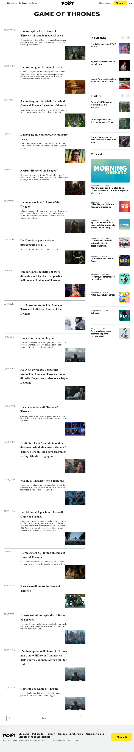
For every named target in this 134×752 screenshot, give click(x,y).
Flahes (96, 96)
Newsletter (12, 3)
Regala (108, 3)
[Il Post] (67, 3)
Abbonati (120, 3)
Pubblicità (37, 733)
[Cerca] (30, 3)
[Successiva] (128, 38)
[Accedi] (130, 3)
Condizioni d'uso (95, 733)
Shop (101, 3)
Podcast (23, 3)
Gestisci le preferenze (70, 733)
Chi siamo (24, 733)
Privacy (51, 733)
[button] (9, 718)
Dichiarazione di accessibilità (34, 736)
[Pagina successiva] (78, 718)
